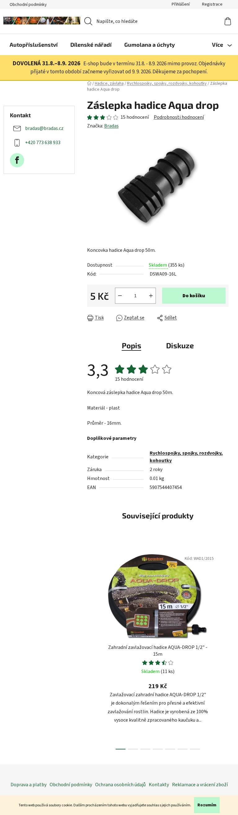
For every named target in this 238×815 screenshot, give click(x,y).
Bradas (111, 125)
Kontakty (159, 784)
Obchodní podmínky (28, 5)
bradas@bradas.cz (44, 128)
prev (92, 649)
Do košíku (194, 295)
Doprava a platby (28, 784)
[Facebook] (17, 160)
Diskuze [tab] (180, 345)
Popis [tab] (131, 345)
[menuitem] (33, 44)
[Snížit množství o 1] (120, 295)
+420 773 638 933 (42, 142)
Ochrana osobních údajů (120, 784)
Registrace (212, 4)
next (224, 649)
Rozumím (206, 805)
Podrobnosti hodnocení (179, 117)
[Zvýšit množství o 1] (151, 295)
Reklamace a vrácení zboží (200, 784)
